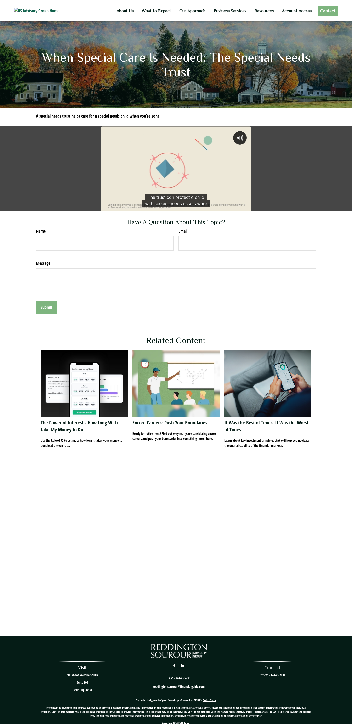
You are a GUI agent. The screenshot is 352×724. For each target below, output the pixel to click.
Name (41, 231)
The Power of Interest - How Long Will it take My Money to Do (80, 426)
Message (43, 263)
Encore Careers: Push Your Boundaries (169, 422)
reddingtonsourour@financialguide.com (179, 686)
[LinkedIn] (182, 665)
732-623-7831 (277, 675)
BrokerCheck (209, 700)
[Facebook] (174, 665)
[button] (125, 10)
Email (182, 231)
